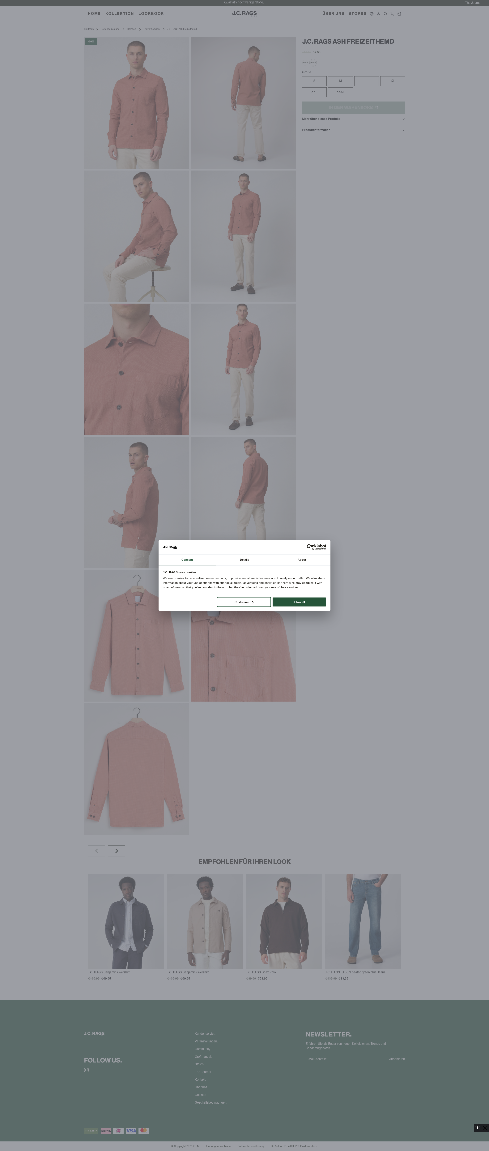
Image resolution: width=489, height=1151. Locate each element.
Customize (242, 602)
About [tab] (302, 559)
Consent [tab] (187, 559)
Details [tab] (244, 559)
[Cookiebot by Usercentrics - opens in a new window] (309, 547)
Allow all (299, 602)
